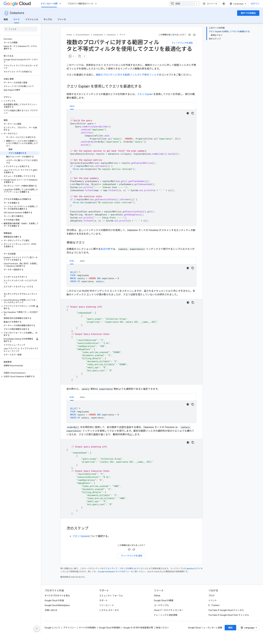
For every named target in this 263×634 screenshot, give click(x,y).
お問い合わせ (51, 610)
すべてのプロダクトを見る (57, 595)
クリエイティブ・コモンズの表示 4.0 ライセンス (125, 568)
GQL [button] (71, 260)
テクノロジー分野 (49, 3)
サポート (103, 600)
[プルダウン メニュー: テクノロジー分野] (61, 3)
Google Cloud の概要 (163, 600)
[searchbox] (20, 29)
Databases (98, 35)
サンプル (48, 19)
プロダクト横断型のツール (80, 3)
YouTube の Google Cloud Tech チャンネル (228, 615)
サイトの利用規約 (87, 627)
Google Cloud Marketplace (57, 605)
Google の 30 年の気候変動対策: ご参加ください (146, 627)
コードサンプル (161, 605)
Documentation (82, 35)
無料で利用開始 (248, 13)
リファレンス (31, 19)
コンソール (212, 3)
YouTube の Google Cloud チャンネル (226, 610)
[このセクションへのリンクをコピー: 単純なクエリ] (88, 243)
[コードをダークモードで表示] (187, 113)
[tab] (72, 105)
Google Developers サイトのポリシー (114, 571)
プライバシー (69, 627)
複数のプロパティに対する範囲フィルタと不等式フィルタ (127, 74)
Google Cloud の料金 (54, 600)
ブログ (211, 595)
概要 (6, 19)
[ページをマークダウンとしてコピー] (79, 56)
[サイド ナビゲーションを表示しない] (37, 629)
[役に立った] (189, 34)
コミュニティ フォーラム (111, 595)
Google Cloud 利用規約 (109, 627)
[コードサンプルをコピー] (192, 113)
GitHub (157, 595)
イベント (212, 600)
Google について (52, 627)
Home (69, 35)
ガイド (16, 19)
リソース (62, 19)
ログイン (255, 3)
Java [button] (71, 106)
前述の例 (105, 249)
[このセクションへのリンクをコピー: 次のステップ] (91, 528)
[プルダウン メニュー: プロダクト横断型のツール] (96, 3)
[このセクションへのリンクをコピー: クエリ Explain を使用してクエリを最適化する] (145, 86)
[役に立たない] (194, 34)
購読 (230, 627)
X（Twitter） (214, 605)
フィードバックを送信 (182, 42)
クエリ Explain (145, 94)
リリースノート (106, 605)
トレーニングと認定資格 (165, 615)
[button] (20, 101)
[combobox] (184, 3)
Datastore (17, 13)
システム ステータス (109, 610)
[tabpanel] (131, 168)
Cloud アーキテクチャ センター (169, 610)
